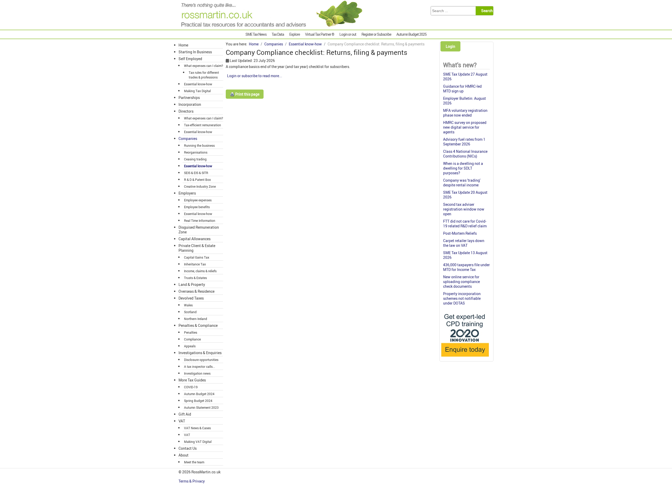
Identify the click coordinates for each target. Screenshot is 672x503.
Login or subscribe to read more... (254, 75)
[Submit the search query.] (486, 10)
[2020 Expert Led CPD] (464, 357)
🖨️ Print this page (244, 94)
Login (450, 46)
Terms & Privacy (192, 481)
